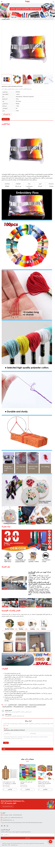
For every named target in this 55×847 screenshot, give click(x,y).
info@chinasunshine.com (17, 817)
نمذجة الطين (28, 18)
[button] (52, 78)
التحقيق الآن (5, 114)
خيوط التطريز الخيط (22, 704)
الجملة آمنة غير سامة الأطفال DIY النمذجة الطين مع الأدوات (26, 782)
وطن (24, 18)
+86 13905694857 (7, 820)
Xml (9, 844)
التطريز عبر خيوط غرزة (30, 706)
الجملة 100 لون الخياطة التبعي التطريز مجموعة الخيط (14, 730)
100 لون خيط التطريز (18, 706)
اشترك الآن (27, 838)
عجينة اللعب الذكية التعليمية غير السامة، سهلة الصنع (45, 782)
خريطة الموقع (5, 844)
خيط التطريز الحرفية (7, 706)
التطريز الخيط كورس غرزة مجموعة (37, 704)
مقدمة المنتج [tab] (5, 119)
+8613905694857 (17, 815)
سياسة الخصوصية (14, 844)
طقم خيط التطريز (12, 704)
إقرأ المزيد (10, 789)
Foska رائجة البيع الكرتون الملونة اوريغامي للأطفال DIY (9, 782)
